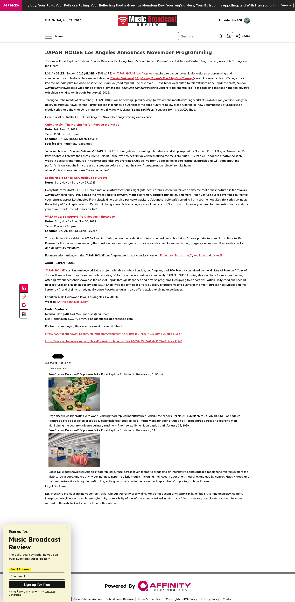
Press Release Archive (87, 599)
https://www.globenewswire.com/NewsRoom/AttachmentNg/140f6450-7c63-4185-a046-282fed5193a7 (113, 334)
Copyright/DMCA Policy (181, 599)
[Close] (66, 528)
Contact (228, 599)
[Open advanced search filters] (228, 36)
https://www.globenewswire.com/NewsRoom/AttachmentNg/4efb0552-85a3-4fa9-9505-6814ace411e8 (113, 341)
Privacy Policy (210, 599)
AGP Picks (11, 5)
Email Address (20, 569)
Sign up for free (37, 584)
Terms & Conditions (149, 599)
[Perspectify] (24, 297)
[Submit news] (24, 288)
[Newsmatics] (24, 314)
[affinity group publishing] (24, 305)
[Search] (220, 36)
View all (286, 5)
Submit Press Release (120, 599)
